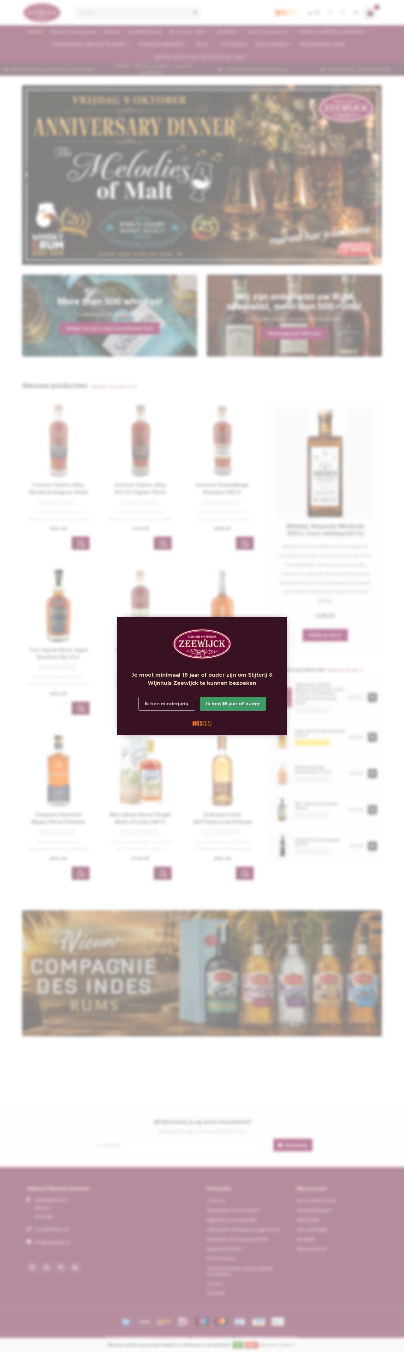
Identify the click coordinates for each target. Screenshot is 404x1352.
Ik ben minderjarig (166, 704)
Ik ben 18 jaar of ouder (233, 704)
